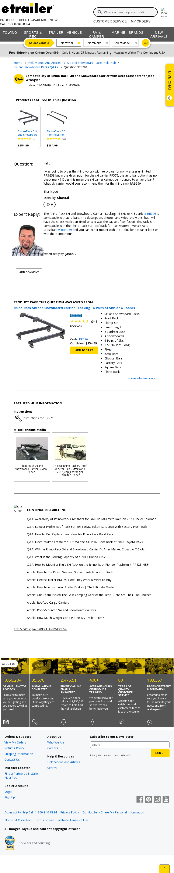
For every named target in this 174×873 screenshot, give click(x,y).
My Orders (140, 21)
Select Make (93, 43)
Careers (52, 748)
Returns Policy (14, 748)
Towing (10, 32)
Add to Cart (84, 350)
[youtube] (166, 799)
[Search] (100, 12)
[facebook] (139, 799)
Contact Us (12, 759)
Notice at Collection (18, 820)
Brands (136, 32)
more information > (141, 378)
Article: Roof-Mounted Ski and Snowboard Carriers (61, 610)
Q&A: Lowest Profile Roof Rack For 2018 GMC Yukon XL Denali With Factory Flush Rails (87, 527)
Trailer (56, 32)
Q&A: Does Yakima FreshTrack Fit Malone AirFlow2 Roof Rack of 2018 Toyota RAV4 (85, 542)
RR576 (83, 339)
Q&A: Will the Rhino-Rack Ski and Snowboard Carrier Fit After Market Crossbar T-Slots (86, 549)
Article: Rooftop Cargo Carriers (48, 602)
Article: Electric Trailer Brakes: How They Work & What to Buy (69, 580)
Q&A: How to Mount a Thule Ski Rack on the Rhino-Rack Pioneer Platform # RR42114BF (88, 565)
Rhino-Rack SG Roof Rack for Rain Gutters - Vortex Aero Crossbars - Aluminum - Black (56, 133)
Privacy (93, 755)
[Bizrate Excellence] (9, 843)
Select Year (66, 43)
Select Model (122, 43)
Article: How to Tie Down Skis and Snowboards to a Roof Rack (70, 572)
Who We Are (56, 742)
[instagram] (157, 799)
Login (8, 791)
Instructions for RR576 (38, 418)
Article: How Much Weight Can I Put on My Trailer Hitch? (65, 618)
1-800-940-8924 (19, 24)
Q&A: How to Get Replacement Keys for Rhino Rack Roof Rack (70, 534)
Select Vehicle (39, 43)
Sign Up (9, 797)
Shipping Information (18, 754)
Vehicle (74, 32)
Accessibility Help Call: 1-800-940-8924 (30, 812)
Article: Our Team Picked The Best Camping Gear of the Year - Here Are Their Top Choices (89, 595)
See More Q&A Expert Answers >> (40, 629)
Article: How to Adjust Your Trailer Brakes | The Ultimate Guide (70, 587)
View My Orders (15, 742)
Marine (118, 32)
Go (145, 43)
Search (52, 768)
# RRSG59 (64, 230)
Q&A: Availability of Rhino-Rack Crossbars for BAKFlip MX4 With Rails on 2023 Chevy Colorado (91, 519)
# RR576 (149, 214)
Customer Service (110, 21)
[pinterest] (148, 799)
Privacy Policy (69, 812)
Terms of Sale (44, 820)
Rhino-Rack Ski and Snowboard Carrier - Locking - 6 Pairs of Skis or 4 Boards (28, 133)
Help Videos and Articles (63, 762)
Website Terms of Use (73, 820)
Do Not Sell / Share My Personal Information (113, 812)
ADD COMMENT (29, 272)
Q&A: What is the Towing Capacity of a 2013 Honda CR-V (66, 557)
